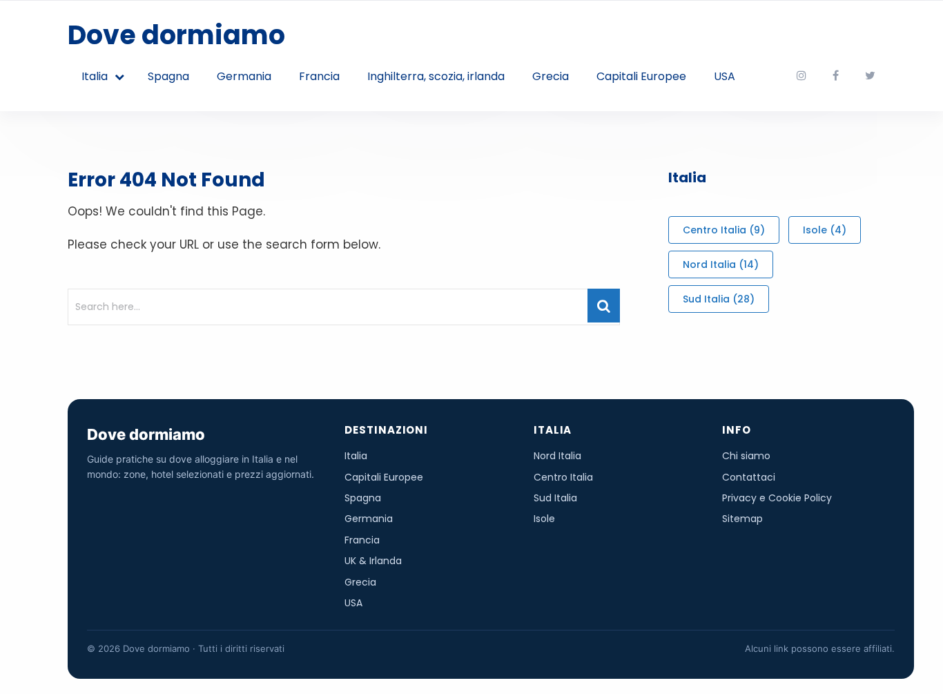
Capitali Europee (641, 76)
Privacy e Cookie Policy (777, 498)
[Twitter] (870, 76)
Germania (244, 76)
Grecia (550, 76)
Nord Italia (721, 264)
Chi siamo (746, 456)
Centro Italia (724, 230)
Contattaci (748, 477)
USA (724, 76)
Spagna (168, 76)
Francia (319, 76)
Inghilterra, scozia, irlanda (436, 76)
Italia (94, 76)
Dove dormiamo (176, 35)
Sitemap (742, 519)
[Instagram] (801, 76)
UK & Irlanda (373, 561)
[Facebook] (836, 76)
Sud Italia (719, 299)
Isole (824, 230)
